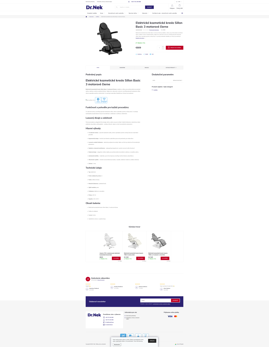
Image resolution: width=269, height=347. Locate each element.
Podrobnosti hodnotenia (154, 30)
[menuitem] (92, 13)
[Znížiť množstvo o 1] (163, 49)
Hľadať (149, 7)
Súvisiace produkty (170, 67)
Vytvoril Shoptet (180, 344)
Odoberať (175, 300)
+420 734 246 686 (109, 317)
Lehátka (155, 90)
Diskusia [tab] (147, 67)
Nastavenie (117, 344)
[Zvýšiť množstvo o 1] (163, 47)
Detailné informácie (140, 38)
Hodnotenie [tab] (122, 67)
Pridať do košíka (175, 47)
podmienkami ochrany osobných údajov (161, 304)
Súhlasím (152, 341)
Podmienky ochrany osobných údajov (104, 1)
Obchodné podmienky (90, 1)
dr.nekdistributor (109, 324)
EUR (179, 1)
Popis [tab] (98, 67)
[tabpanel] (110, 246)
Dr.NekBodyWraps (109, 322)
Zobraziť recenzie (100, 280)
